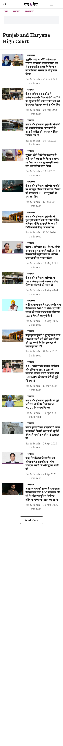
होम (6, 11)
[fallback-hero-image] (14, 69)
